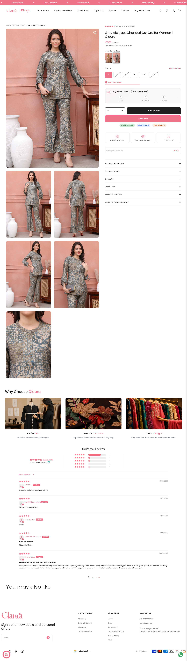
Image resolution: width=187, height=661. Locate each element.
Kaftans (125, 10)
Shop (110, 623)
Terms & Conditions (116, 631)
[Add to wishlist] (94, 32)
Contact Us (82, 627)
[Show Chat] (181, 654)
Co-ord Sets (43, 10)
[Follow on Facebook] (3, 651)
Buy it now (143, 119)
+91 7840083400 (146, 619)
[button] (110, 26)
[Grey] (116, 58)
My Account (112, 627)
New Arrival (83, 10)
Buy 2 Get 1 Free (142, 10)
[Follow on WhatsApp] (22, 651)
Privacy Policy (113, 635)
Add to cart (154, 110)
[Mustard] (108, 58)
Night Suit (98, 10)
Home (8, 25)
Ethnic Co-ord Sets (63, 10)
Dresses (112, 10)
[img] (24, 481)
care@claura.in (146, 623)
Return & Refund (85, 623)
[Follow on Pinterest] (16, 651)
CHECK (176, 150)
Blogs (110, 640)
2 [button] (92, 577)
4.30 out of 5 (48, 460)
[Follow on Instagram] (9, 651)
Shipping (82, 619)
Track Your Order (85, 631)
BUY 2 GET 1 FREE (19, 25)
